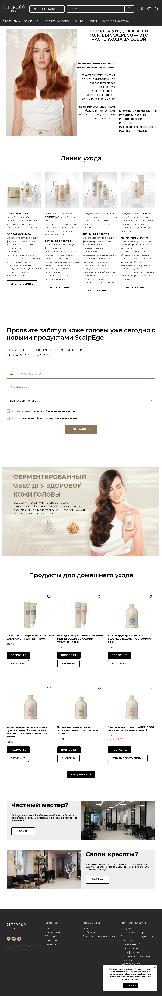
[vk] (9, 939)
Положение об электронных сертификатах (131, 948)
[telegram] (19, 939)
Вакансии (51, 944)
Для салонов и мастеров (99, 936)
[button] (142, 9)
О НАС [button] (79, 21)
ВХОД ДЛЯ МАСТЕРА (115, 21)
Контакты (51, 940)
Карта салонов (130, 963)
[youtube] (14, 939)
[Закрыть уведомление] (154, 967)
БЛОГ (93, 21)
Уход (86, 928)
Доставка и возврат (133, 932)
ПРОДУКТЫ (10, 21)
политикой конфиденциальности (55, 411)
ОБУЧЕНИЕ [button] (31, 21)
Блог (48, 948)
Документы (128, 928)
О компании (53, 928)
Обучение (51, 936)
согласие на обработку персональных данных (48, 418)
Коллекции (52, 932)
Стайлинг (89, 932)
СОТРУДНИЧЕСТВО (57, 21)
